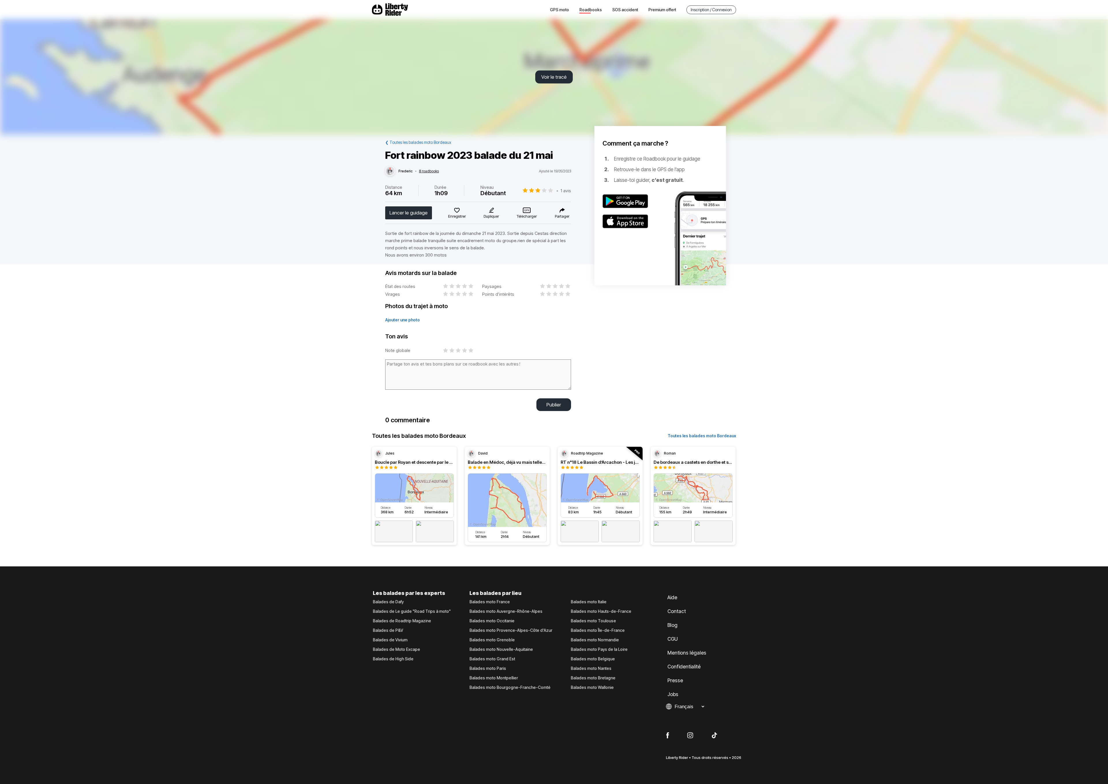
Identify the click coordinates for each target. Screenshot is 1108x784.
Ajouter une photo (402, 319)
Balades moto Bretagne (593, 678)
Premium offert (662, 9)
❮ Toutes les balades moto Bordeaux (418, 142)
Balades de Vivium (390, 640)
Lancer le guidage (409, 213)
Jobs (672, 694)
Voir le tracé (554, 77)
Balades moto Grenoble (492, 640)
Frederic (405, 171)
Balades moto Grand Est (492, 659)
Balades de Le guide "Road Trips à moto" (412, 611)
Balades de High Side (393, 659)
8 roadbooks (429, 171)
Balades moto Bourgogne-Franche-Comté (510, 687)
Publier (553, 405)
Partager (562, 216)
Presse (675, 680)
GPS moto (559, 9)
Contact (676, 611)
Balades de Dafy (388, 602)
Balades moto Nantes (591, 668)
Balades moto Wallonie (592, 687)
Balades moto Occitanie (491, 621)
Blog (672, 625)
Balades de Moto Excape (396, 649)
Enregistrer (457, 216)
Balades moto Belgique (593, 659)
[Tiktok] (714, 735)
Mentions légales (686, 653)
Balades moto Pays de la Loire (599, 649)
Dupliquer (491, 216)
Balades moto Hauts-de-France (601, 611)
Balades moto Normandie (595, 640)
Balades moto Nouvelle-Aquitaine (501, 649)
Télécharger (527, 216)
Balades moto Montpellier (493, 678)
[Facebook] (667, 735)
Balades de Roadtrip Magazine (402, 621)
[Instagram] (690, 735)
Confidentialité (684, 667)
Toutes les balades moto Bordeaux (702, 435)
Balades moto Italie (589, 602)
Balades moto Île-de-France (598, 630)
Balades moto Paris (487, 668)
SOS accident (625, 9)
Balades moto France (489, 602)
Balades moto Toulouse (593, 621)
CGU (672, 639)
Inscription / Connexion (711, 9)
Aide (672, 597)
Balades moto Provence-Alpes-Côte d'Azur (510, 630)
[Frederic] (390, 171)
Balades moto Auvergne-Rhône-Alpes (505, 611)
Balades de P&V (388, 630)
